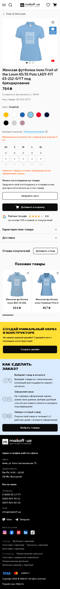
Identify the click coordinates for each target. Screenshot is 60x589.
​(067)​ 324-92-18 (11, 502)
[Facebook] (11, 532)
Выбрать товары (30, 427)
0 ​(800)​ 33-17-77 (11, 494)
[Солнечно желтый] (6, 114)
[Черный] (6, 122)
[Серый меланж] (14, 122)
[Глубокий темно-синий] (46, 114)
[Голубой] (30, 114)
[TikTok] (32, 532)
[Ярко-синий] (22, 114)
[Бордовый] (22, 122)
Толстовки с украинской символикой (20, 557)
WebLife (20, 584)
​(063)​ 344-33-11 (11, 498)
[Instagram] (4, 532)
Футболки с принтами (23, 541)
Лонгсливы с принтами (13, 549)
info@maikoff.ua (11, 512)
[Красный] (38, 114)
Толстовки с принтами (13, 545)
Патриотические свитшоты (29, 553)
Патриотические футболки (15, 561)
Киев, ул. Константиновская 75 (19, 463)
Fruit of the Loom (16, 13)
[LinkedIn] (25, 532)
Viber (9, 519)
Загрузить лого (30, 195)
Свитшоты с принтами (37, 545)
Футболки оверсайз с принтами (17, 565)
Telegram (24, 519)
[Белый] (14, 114)
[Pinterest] (18, 532)
